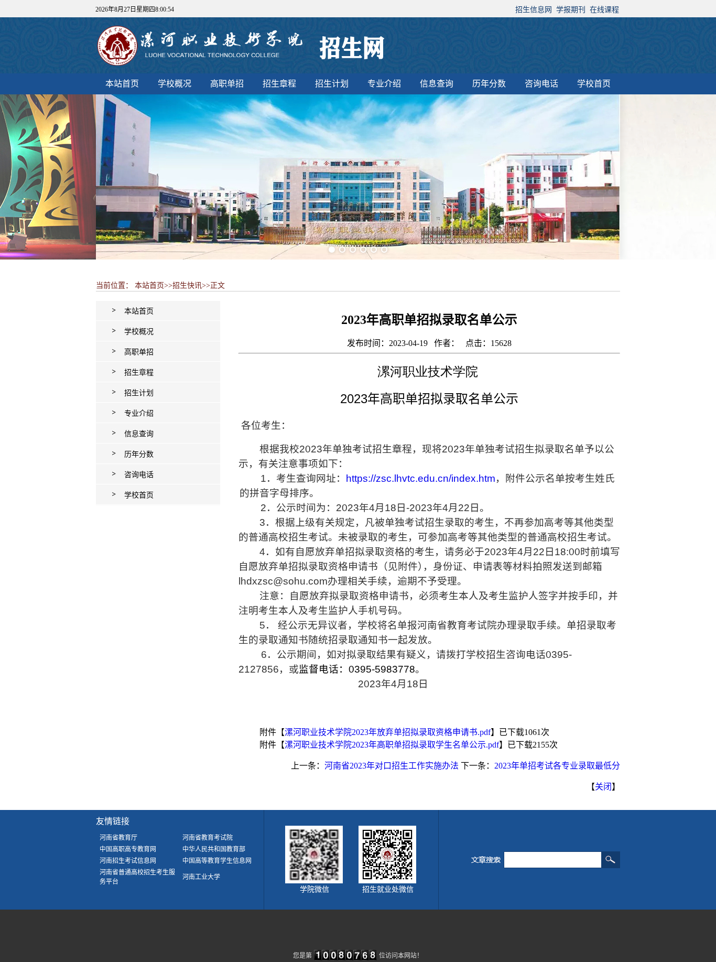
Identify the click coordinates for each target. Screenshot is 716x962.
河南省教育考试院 (207, 837)
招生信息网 (533, 10)
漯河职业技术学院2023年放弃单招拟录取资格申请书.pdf (388, 732)
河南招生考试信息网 (128, 860)
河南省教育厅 (118, 837)
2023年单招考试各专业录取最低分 (557, 765)
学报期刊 (570, 10)
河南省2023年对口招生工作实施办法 (391, 765)
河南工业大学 (201, 877)
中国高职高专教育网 (128, 849)
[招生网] (242, 68)
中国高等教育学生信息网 (217, 860)
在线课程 (604, 10)
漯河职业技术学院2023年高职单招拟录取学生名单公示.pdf (392, 744)
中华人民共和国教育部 (213, 849)
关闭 (603, 786)
